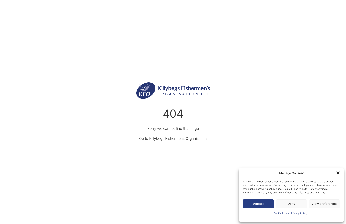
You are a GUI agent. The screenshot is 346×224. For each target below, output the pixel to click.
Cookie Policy (281, 213)
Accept (258, 204)
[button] (338, 173)
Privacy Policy (299, 213)
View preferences (324, 204)
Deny (291, 204)
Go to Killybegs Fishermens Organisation (173, 138)
